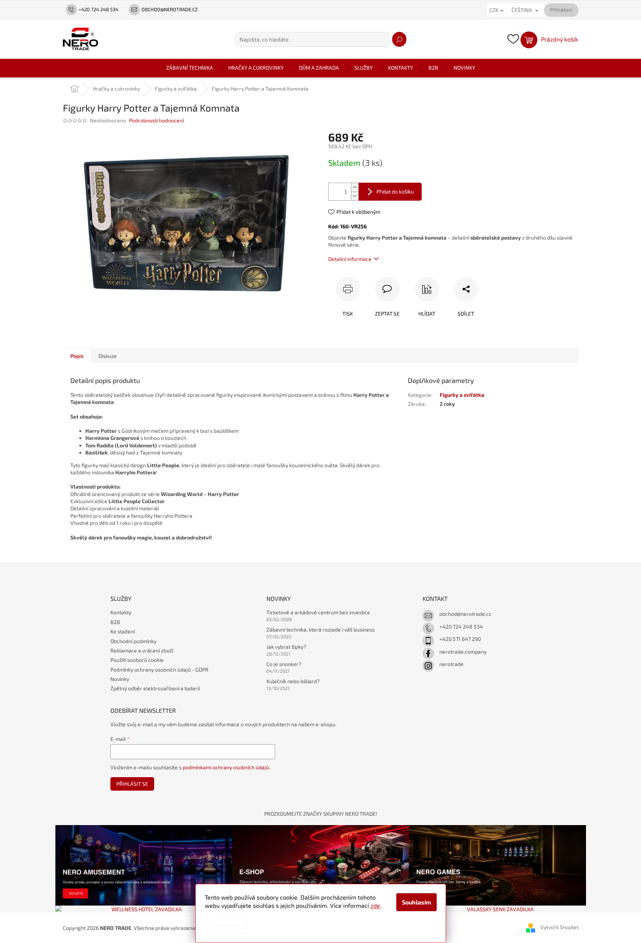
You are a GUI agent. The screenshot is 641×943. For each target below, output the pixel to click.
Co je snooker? (283, 664)
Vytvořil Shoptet (559, 927)
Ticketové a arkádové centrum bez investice (318, 612)
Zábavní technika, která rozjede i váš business (320, 629)
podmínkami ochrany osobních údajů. (226, 767)
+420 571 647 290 (460, 639)
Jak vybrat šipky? (286, 647)
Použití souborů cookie (137, 660)
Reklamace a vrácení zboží (141, 650)
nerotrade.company (462, 651)
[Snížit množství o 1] (354, 196)
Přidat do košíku (395, 191)
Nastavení (225, 924)
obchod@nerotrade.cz (465, 614)
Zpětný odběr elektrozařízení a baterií (155, 688)
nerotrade (451, 664)
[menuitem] (189, 68)
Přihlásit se (132, 784)
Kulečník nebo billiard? (293, 681)
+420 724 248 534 (461, 626)
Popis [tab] (76, 356)
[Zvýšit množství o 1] (354, 187)
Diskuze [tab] (107, 356)
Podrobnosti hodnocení (156, 120)
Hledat (399, 39)
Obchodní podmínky (133, 641)
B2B (115, 622)
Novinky (119, 679)
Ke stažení (122, 631)
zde (375, 905)
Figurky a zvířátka (462, 395)
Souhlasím (416, 902)
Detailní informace (350, 259)
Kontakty (120, 612)
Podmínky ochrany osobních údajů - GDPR (159, 669)
